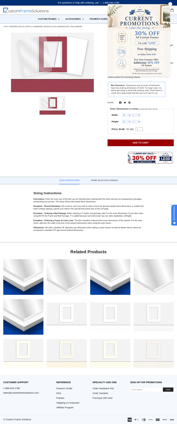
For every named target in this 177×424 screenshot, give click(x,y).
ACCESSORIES (73, 19)
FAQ (58, 393)
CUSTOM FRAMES (47, 19)
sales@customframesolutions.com (21, 393)
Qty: (132, 129)
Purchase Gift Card (102, 398)
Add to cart (141, 142)
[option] (52, 62)
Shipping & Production (67, 403)
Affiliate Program (65, 407)
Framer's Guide (64, 388)
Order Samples (100, 393)
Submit (168, 389)
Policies (60, 398)
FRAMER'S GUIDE (99, 19)
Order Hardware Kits (103, 388)
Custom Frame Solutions (18, 419)
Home (5, 27)
